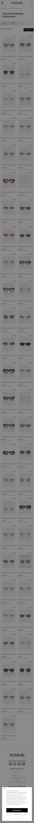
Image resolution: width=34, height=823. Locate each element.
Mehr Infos (17, 814)
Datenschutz (20, 817)
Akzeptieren (17, 810)
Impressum (13, 817)
